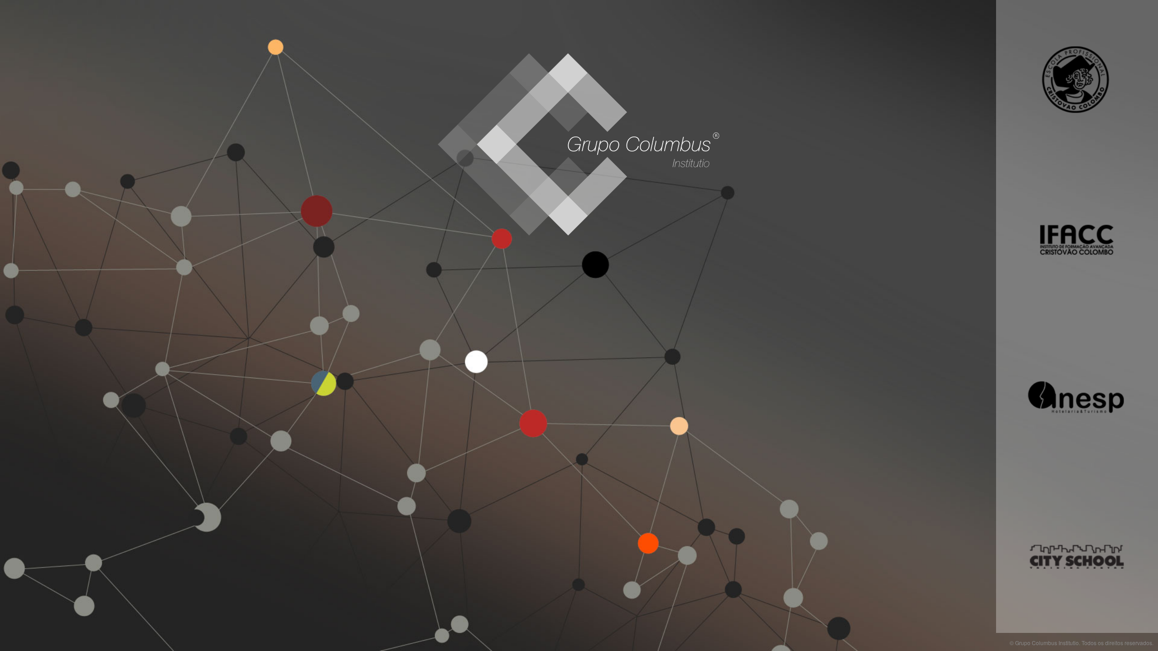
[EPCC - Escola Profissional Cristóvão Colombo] (1077, 79)
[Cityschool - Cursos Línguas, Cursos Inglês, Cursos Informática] (1077, 554)
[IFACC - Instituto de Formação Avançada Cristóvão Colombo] (1077, 237)
